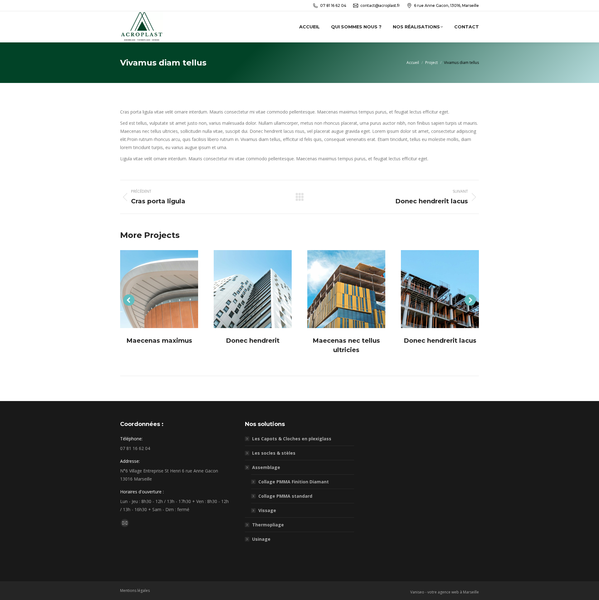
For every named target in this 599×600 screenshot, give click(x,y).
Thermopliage (268, 525)
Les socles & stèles (273, 453)
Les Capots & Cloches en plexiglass (291, 439)
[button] (128, 300)
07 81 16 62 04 (333, 5)
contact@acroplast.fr (380, 5)
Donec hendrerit (253, 340)
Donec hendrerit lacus (440, 340)
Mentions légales (135, 590)
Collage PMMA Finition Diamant (293, 482)
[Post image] (159, 289)
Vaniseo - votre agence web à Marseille (444, 592)
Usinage (261, 539)
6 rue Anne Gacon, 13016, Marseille (446, 5)
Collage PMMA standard (285, 496)
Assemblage (266, 467)
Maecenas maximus (159, 340)
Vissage (267, 510)
